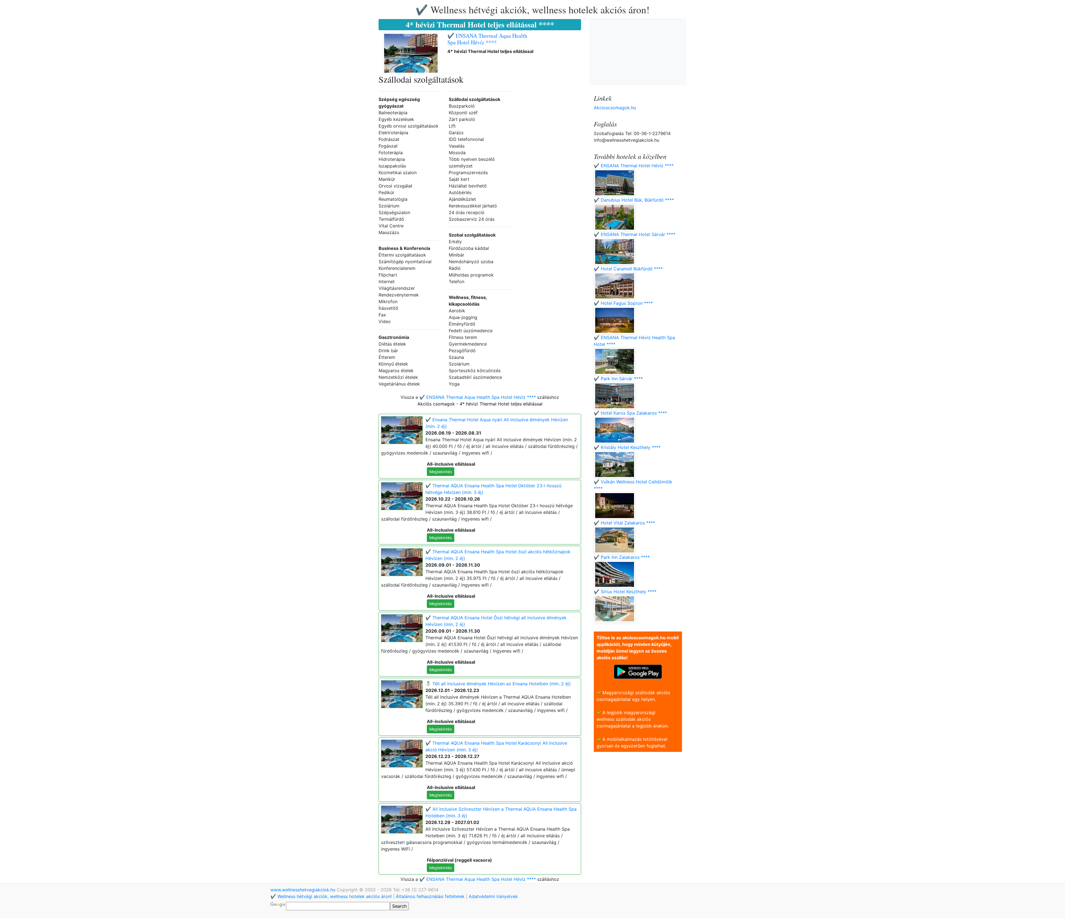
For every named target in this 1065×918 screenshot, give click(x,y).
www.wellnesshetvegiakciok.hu (303, 889)
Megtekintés (440, 471)
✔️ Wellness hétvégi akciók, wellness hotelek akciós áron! (532, 9)
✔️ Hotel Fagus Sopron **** (623, 303)
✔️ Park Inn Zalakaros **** (622, 557)
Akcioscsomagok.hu (615, 107)
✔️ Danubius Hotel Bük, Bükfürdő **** (634, 200)
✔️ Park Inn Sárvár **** (618, 378)
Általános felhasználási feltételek (430, 896)
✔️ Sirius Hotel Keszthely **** (625, 591)
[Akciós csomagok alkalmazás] (638, 671)
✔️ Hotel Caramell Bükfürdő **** (628, 269)
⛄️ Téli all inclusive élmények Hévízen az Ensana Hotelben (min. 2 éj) (498, 683)
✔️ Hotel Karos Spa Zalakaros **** (630, 413)
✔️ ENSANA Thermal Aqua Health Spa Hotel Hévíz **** (487, 39)
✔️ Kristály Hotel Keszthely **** (627, 447)
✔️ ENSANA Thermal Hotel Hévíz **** (634, 165)
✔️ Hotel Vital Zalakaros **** (624, 523)
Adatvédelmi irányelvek (493, 896)
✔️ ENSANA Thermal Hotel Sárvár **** (634, 234)
